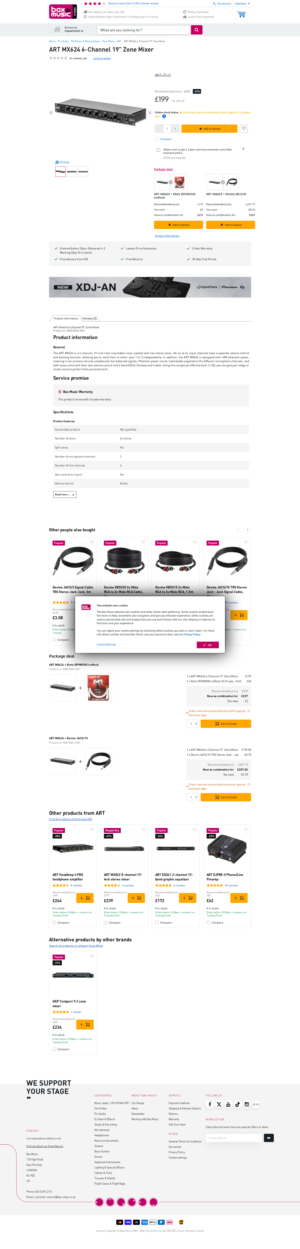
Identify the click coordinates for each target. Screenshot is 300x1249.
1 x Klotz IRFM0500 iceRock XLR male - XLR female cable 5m (215, 681)
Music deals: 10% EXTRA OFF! (111, 1103)
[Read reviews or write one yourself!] (58, 58)
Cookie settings (178, 1157)
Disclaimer (175, 1146)
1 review (76, 1012)
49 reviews (231, 885)
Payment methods (179, 1103)
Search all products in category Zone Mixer (76, 945)
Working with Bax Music (145, 1119)
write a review (102, 58)
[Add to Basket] (239, 615)
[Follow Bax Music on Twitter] (219, 1104)
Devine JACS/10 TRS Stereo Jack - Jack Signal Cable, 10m (227, 591)
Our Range (138, 1103)
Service (175, 1095)
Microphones (102, 1130)
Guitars (98, 1146)
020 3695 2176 (43, 1191)
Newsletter (138, 1113)
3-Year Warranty (202, 248)
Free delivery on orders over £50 (106, 12)
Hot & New (100, 1108)
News (135, 1108)
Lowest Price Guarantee (201, 16)
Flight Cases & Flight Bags (109, 1183)
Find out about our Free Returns (44, 1146)
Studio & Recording (105, 1124)
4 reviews (128, 885)
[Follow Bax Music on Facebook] (210, 1104)
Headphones (101, 1135)
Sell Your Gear (177, 1124)
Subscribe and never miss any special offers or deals (237, 1127)
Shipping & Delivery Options (185, 1108)
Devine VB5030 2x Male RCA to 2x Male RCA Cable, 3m (123, 591)
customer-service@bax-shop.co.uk (54, 1197)
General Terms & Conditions (185, 1141)
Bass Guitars (102, 1151)
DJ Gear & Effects (104, 1119)
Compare (63, 639)
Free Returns (134, 259)
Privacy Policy (192, 634)
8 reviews (76, 885)
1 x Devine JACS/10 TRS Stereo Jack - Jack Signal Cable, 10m (214, 754)
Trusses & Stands (104, 1178)
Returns (173, 1113)
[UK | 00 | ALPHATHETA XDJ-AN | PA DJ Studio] (150, 287)
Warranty (174, 1119)
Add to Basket (229, 723)
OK (210, 644)
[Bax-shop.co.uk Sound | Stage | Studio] (63, 11)
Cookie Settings (106, 644)
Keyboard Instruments (107, 1162)
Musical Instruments (106, 1140)
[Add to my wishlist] (243, 128)
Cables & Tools (103, 1172)
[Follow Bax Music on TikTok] (238, 1104)
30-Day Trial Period (198, 12)
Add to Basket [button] (212, 128)
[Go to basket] (241, 12)
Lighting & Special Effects (109, 1167)
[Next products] (248, 529)
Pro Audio (100, 1113)
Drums (98, 1156)
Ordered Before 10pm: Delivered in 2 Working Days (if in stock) (123, 16)
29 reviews (231, 602)
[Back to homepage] (57, 29)
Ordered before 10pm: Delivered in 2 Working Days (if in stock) (82, 250)
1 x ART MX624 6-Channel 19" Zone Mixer (212, 676)
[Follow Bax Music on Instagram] (247, 1104)
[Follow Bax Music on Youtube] (228, 1104)
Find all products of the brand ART (71, 819)
